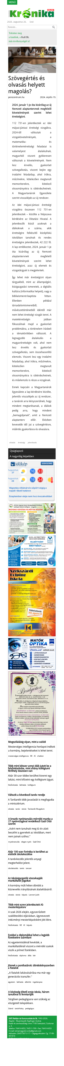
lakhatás (22, 785)
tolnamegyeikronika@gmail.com (28, 1031)
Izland (10, 1008)
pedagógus (29, 1008)
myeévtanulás (14, 842)
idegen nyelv (26, 842)
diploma (22, 955)
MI (31, 756)
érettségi (21, 442)
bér (34, 955)
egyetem (11, 982)
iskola (24, 809)
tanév (18, 809)
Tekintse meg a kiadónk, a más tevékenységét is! (19, 37)
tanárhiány (19, 1008)
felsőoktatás (13, 785)
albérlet (28, 982)
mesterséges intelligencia (18, 756)
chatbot (40, 756)
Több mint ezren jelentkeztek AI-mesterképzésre (26, 906)
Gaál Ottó (37, 842)
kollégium (32, 785)
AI (35, 756)
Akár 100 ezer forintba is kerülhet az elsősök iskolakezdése (28, 853)
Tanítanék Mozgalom (36, 809)
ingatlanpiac (38, 982)
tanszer (29, 868)
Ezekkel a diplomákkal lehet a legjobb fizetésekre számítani (28, 936)
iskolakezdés (13, 868)
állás (29, 955)
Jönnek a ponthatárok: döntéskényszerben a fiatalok (31, 966)
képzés (24, 895)
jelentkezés (32, 442)
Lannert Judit (34, 895)
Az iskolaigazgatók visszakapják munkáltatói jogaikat (25, 879)
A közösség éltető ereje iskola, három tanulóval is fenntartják (28, 993)
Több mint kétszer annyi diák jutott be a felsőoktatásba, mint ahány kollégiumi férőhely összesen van (29, 768)
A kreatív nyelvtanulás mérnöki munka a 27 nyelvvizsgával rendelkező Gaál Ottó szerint (30, 821)
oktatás (12, 442)
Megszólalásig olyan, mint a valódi (27, 741)
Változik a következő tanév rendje (26, 794)
